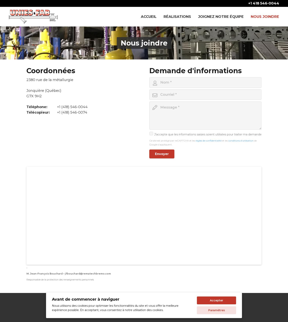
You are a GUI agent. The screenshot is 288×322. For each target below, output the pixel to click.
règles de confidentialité (209, 140)
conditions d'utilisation (241, 140)
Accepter (216, 300)
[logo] (33, 17)
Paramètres (216, 310)
